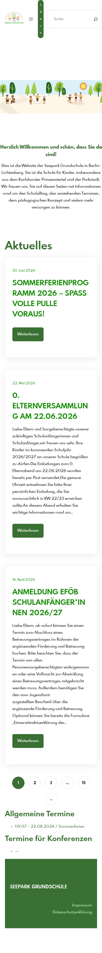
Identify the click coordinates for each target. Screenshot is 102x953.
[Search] (96, 19)
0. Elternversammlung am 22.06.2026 (50, 406)
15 (84, 783)
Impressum (82, 905)
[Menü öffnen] (31, 19)
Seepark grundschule (38, 887)
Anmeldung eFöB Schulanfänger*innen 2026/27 (48, 603)
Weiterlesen (28, 334)
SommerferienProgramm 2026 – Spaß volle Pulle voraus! (50, 299)
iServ (41, 19)
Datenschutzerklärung (72, 912)
